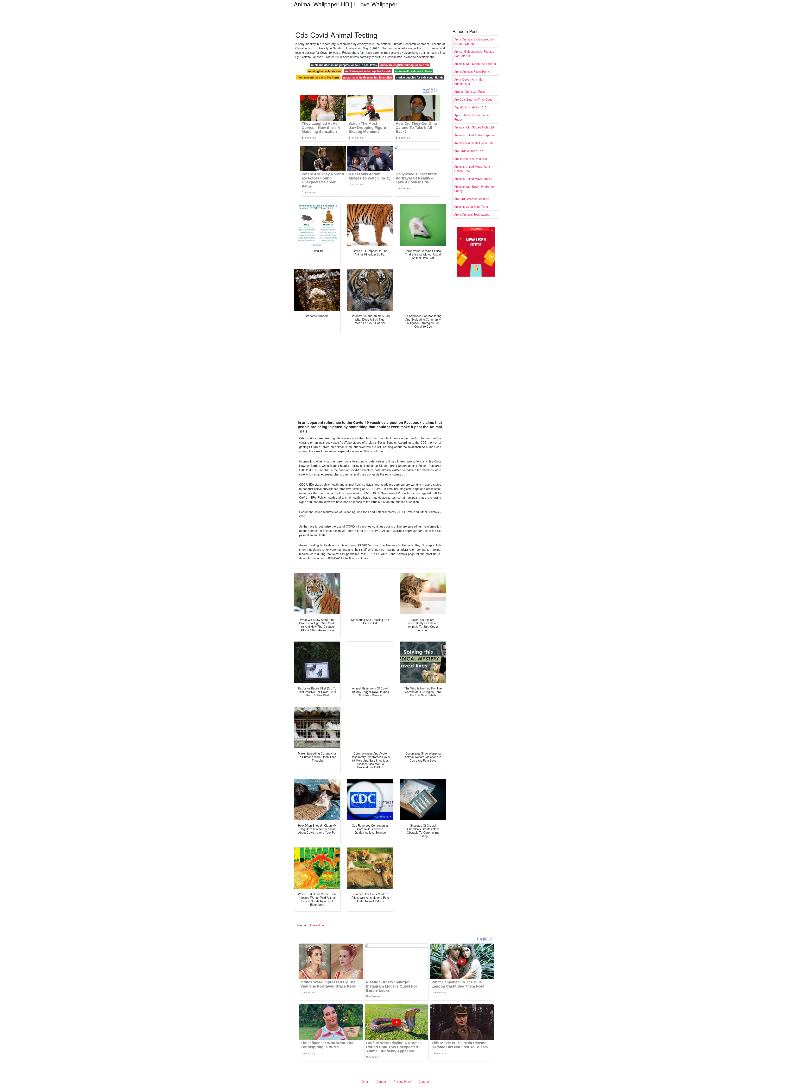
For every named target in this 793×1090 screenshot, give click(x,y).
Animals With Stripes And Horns (475, 64)
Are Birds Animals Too (468, 151)
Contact (381, 1081)
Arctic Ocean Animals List (471, 159)
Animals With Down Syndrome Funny (474, 188)
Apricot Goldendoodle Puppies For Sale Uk (474, 53)
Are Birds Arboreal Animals (471, 199)
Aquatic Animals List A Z (470, 107)
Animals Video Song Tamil (471, 206)
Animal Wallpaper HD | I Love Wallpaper (345, 3)
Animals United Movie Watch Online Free (472, 168)
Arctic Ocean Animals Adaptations (468, 81)
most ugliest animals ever (324, 71)
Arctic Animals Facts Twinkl (472, 71)
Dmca (365, 1081)
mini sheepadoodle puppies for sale (368, 71)
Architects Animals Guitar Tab (473, 143)
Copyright (425, 1081)
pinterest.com (317, 925)
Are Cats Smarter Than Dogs (473, 99)
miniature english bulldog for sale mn (404, 65)
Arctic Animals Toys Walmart (472, 214)
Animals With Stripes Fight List (474, 127)
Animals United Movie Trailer (473, 179)
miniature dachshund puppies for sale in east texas (344, 65)
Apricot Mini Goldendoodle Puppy (471, 117)
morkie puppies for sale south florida (419, 77)
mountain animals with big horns (318, 77)
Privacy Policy (403, 1081)
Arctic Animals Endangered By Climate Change (474, 41)
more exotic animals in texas (413, 71)
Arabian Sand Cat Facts (470, 91)
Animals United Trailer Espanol (474, 135)
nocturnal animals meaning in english (367, 77)
